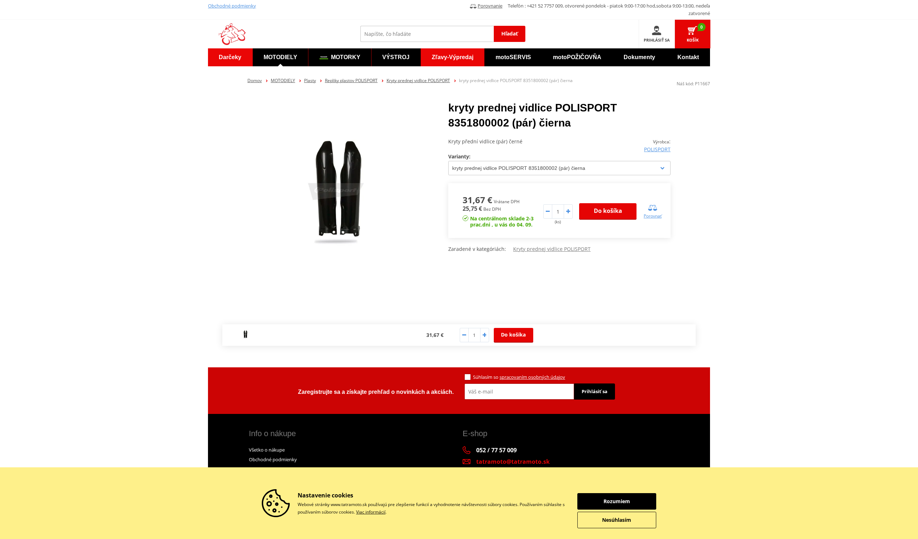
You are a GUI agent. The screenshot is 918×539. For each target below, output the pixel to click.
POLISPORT (657, 149)
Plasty (310, 80)
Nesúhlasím (616, 519)
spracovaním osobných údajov (532, 377)
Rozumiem (617, 501)
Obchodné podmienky (232, 6)
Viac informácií (370, 512)
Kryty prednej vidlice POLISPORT (418, 80)
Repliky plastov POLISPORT (351, 80)
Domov (254, 80)
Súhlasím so (519, 377)
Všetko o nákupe (267, 450)
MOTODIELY (283, 80)
